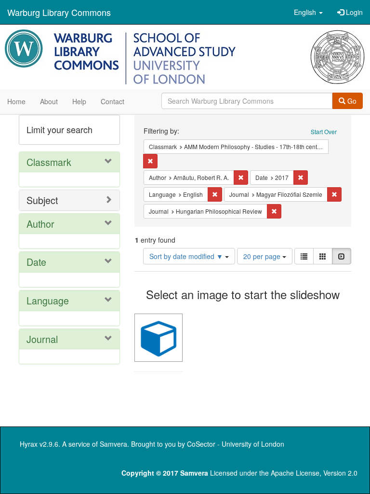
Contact (112, 101)
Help (79, 101)
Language (47, 300)
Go (351, 101)
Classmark (48, 162)
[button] (308, 12)
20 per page (262, 256)
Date (36, 262)
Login (353, 12)
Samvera (113, 444)
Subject (42, 200)
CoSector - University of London (235, 444)
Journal (42, 339)
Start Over (324, 131)
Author (40, 224)
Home (16, 101)
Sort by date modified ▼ (187, 256)
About (49, 101)
